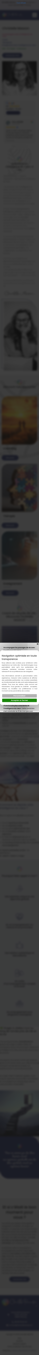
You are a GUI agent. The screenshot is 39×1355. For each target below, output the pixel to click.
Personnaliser (19, 696)
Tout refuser (21, 3)
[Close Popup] (37, 644)
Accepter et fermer (19, 700)
